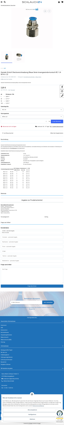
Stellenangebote (5, 354)
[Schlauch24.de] (32, 2)
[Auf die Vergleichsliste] (45, 11)
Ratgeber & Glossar (5, 364)
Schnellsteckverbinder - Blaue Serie (32, 77)
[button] (59, 2)
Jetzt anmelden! (48, 302)
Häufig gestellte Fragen (6, 350)
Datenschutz (4, 330)
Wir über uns (4, 352)
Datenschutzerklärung (38, 405)
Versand (13, 90)
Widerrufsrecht (4, 337)
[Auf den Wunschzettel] (49, 11)
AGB (2, 327)
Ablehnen (32, 419)
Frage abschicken (32, 286)
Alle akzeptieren (32, 410)
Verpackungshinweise (6, 334)
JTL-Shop (30, 423)
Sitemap (3, 342)
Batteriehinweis (5, 332)
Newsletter (3, 362)
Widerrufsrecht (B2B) (6, 339)
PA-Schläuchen (13, 148)
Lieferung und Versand (6, 359)
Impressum (4, 325)
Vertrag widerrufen (32, 317)
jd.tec (39, 423)
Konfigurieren (32, 414)
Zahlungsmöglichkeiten (7, 357)
